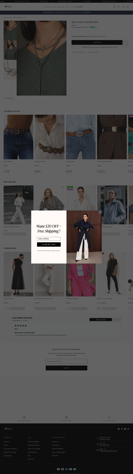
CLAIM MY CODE (49, 244)
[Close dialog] (100, 211)
